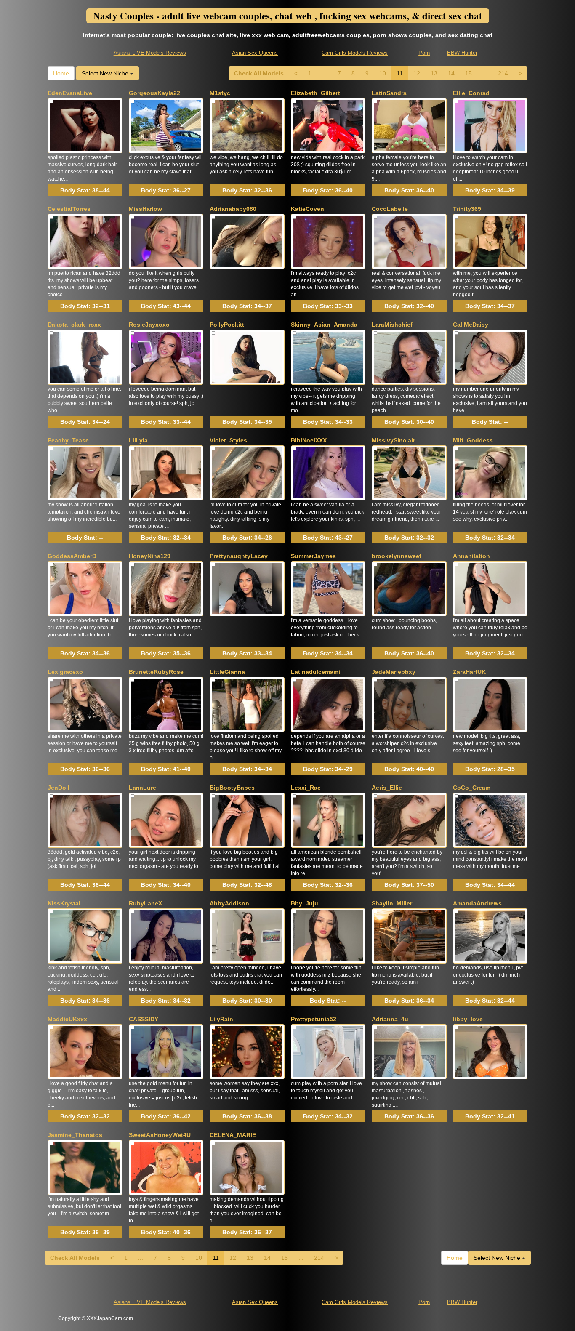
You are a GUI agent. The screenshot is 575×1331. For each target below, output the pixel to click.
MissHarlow (145, 208)
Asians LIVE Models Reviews (150, 53)
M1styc (220, 93)
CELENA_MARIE (233, 1134)
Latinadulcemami (315, 671)
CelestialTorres (69, 208)
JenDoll (58, 787)
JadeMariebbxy (393, 671)
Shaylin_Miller (392, 903)
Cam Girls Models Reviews (355, 53)
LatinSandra (389, 93)
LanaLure (142, 787)
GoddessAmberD (72, 556)
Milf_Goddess (473, 440)
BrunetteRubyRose (156, 671)
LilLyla (138, 440)
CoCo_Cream (471, 787)
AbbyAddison (229, 903)
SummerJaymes (313, 556)
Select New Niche (106, 73)
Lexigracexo (65, 671)
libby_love (468, 1019)
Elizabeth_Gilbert (315, 93)
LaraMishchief (392, 324)
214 (503, 73)
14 (451, 73)
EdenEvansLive (70, 93)
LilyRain (221, 1019)
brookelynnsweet (396, 556)
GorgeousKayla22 (154, 93)
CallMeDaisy (470, 324)
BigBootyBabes (232, 787)
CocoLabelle (390, 208)
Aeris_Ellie (387, 787)
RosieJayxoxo (149, 324)
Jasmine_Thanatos (75, 1134)
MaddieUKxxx (67, 1019)
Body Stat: (85, 190)
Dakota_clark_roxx (74, 324)
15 (468, 73)
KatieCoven (307, 208)
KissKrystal (64, 903)
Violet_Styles (228, 440)
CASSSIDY (143, 1019)
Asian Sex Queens (255, 53)
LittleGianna (227, 671)
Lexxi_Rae (306, 787)
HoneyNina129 (149, 556)
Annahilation (471, 556)
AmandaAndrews (477, 903)
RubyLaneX (145, 903)
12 (416, 73)
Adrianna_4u (390, 1019)
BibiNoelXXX (309, 440)
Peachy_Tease (68, 440)
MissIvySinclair (393, 440)
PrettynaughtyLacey (239, 556)
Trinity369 (467, 208)
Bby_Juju (304, 903)
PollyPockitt (227, 324)
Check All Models (259, 73)
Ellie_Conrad (471, 93)
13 (434, 73)
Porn (424, 53)
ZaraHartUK (469, 671)
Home (61, 73)
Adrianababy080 (233, 208)
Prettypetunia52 (313, 1019)
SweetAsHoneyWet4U (160, 1134)
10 (382, 73)
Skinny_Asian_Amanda (324, 324)
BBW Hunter (462, 53)
